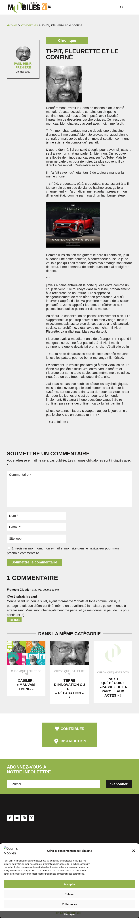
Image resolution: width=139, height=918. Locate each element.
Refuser (70, 894)
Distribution (73, 741)
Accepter (69, 884)
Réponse (14, 619)
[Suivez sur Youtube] (17, 818)
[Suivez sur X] (31, 818)
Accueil (12, 25)
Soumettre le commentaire (34, 562)
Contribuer (72, 729)
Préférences (69, 904)
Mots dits (122, 672)
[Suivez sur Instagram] (24, 818)
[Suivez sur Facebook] (10, 818)
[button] (133, 851)
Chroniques (29, 25)
